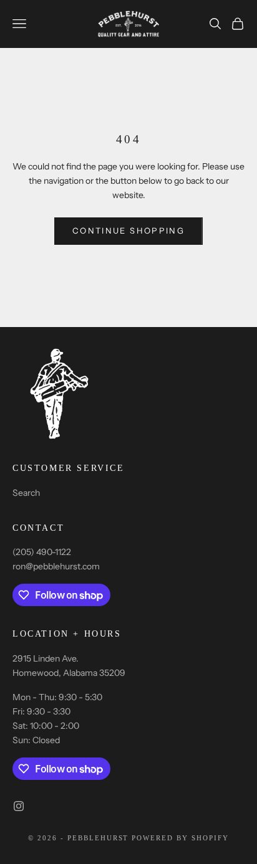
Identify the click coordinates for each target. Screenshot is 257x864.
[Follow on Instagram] (18, 806)
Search (26, 492)
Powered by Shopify (180, 838)
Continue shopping (128, 230)
